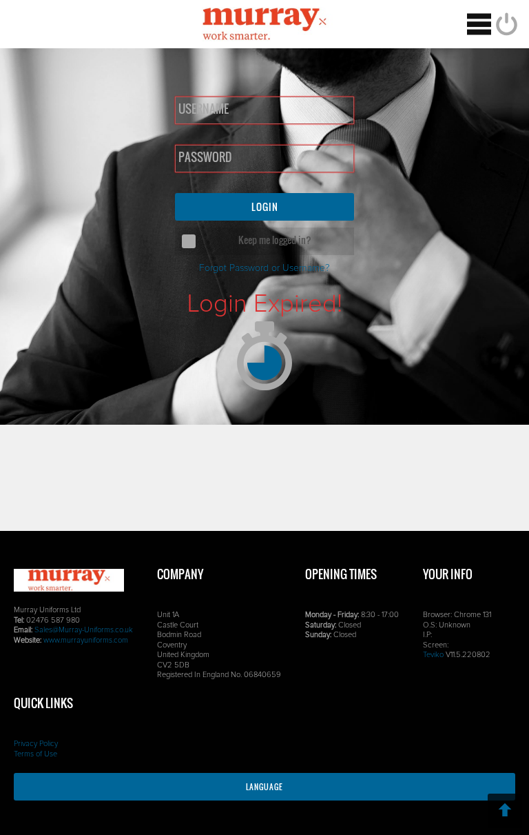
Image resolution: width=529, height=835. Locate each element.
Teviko (433, 654)
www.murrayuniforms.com (85, 640)
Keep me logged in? (274, 239)
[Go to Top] (505, 811)
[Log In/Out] (505, 24)
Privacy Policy (36, 743)
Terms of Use (35, 754)
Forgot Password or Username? (264, 268)
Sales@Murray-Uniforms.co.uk (83, 630)
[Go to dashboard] (265, 24)
